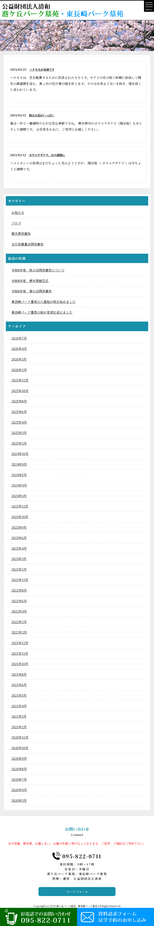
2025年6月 (19, 411)
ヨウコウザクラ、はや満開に (47, 155)
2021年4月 (19, 706)
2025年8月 (19, 401)
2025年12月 (19, 380)
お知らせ (17, 212)
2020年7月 (19, 779)
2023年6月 (19, 538)
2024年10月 (19, 453)
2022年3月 (19, 622)
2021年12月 (19, 643)
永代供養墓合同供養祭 (27, 244)
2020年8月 (19, 769)
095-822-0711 (82, 856)
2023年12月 (19, 506)
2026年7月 (19, 338)
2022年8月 (19, 590)
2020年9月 (19, 758)
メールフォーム (77, 891)
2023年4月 (19, 548)
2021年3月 (18, 716)
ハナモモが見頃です (42, 69)
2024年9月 (19, 464)
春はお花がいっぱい (41, 115)
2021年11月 (19, 653)
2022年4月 (19, 611)
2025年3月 (19, 432)
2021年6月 (19, 685)
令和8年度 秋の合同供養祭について (38, 270)
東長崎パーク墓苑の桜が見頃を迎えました (41, 312)
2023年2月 (19, 569)
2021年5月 (19, 695)
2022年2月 (19, 632)
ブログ (16, 223)
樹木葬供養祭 (21, 233)
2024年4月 (19, 485)
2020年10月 (19, 748)
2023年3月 (18, 558)
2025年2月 (19, 443)
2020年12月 (19, 737)
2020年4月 (19, 790)
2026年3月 (19, 359)
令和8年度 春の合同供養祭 (31, 291)
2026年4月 (19, 348)
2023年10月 (19, 517)
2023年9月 (19, 527)
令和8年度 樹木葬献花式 (30, 280)
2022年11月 (19, 579)
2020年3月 (19, 800)
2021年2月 (19, 727)
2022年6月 (19, 601)
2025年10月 (19, 390)
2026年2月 (19, 370)
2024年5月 (19, 475)
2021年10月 (19, 664)
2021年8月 (19, 674)
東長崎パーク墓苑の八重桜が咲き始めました (43, 301)
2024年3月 (19, 496)
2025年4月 (19, 422)
